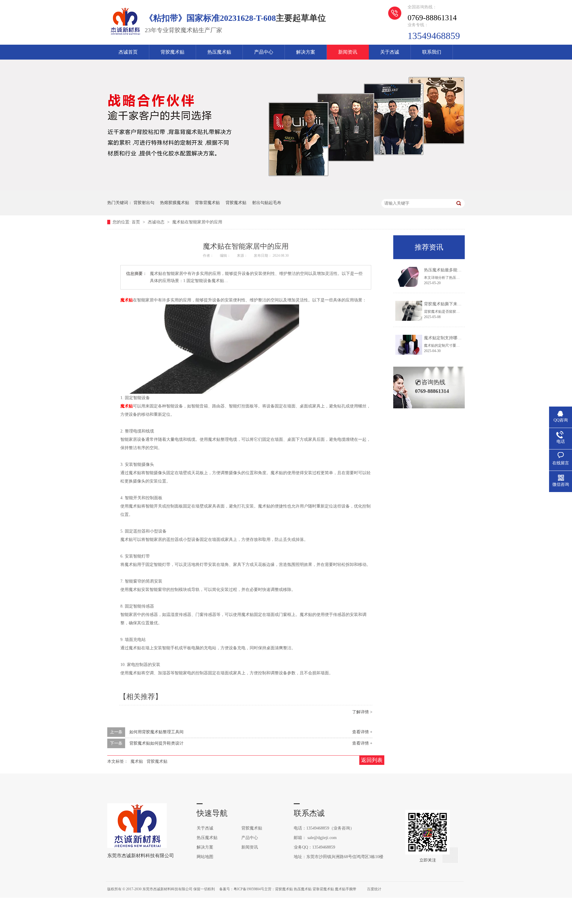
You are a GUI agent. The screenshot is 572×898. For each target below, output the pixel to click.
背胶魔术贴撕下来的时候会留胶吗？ (457, 304)
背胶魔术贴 (172, 52)
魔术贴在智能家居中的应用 (197, 222)
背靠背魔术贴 (207, 202)
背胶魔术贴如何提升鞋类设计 (156, 743)
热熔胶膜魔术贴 (174, 202)
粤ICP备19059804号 (249, 889)
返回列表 (372, 760)
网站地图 (205, 857)
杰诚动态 (157, 222)
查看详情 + (362, 732)
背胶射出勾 (143, 202)
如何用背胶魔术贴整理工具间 (156, 732)
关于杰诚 (389, 52)
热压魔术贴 (219, 52)
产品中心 (263, 52)
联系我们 (431, 52)
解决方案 (305, 52)
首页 (136, 222)
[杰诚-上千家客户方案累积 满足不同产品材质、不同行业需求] (286, 189)
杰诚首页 (128, 52)
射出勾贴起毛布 (266, 202)
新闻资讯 (347, 52)
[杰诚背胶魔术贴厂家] (125, 35)
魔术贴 (126, 300)
